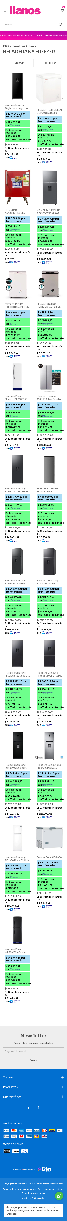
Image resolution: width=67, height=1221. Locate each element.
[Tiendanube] (33, 1198)
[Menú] (6, 10)
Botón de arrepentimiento (33, 1193)
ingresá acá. (58, 1189)
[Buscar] (60, 24)
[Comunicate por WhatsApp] (59, 1196)
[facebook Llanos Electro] (38, 1107)
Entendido (12, 1213)
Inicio (6, 45)
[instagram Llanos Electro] (28, 1107)
